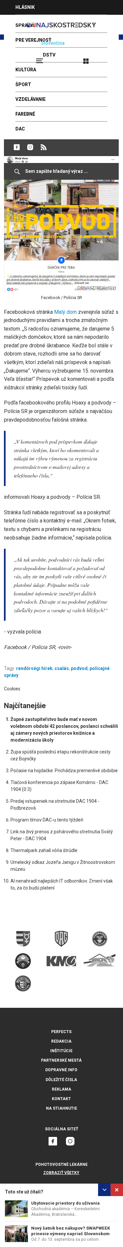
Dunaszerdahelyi (17, 147)
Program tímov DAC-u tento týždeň (46, 819)
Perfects (61, 1031)
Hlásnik (25, 7)
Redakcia (61, 1041)
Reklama (61, 1089)
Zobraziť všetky (61, 1172)
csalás (61, 668)
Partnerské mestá (61, 1060)
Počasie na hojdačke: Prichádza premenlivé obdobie (64, 770)
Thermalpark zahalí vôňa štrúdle (43, 850)
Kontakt (61, 1099)
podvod (79, 668)
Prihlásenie (107, 58)
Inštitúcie (61, 1051)
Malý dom (65, 312)
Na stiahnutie (61, 1108)
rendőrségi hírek (34, 668)
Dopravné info (61, 1070)
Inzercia (25, 22)
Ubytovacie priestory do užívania (65, 1203)
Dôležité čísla (61, 1079)
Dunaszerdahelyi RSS (44, 147)
